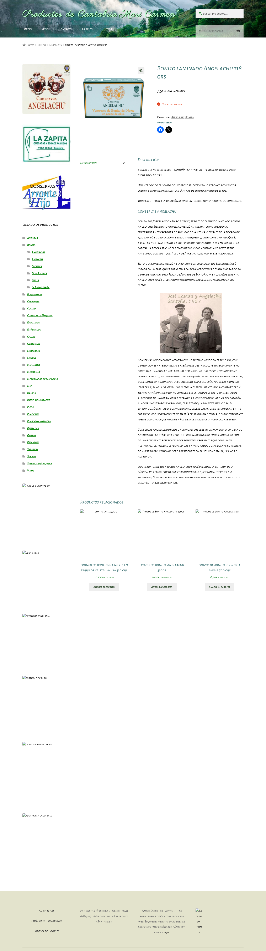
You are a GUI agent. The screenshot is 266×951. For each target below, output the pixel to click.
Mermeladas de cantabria (42, 379)
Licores (31, 357)
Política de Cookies (46, 931)
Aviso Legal (46, 910)
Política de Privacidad (46, 920)
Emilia (35, 280)
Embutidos (33, 322)
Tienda (107, 29)
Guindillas (33, 343)
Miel (30, 386)
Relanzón (33, 442)
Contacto (65, 29)
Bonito (42, 45)
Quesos (31, 435)
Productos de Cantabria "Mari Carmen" (100, 14)
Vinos (30, 470)
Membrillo (33, 371)
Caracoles (33, 301)
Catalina (37, 266)
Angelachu (55, 45)
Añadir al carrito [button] (104, 587)
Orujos (31, 393)
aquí (167, 932)
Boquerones (34, 294)
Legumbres (33, 350)
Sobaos (31, 456)
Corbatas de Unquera (40, 315)
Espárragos (34, 329)
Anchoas (32, 238)
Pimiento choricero (39, 421)
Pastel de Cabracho (38, 400)
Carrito (87, 29)
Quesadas (33, 428)
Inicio (28, 29)
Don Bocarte (39, 273)
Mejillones (33, 364)
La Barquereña (40, 287)
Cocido (31, 308)
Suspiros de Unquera (39, 463)
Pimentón (33, 414)
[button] (141, 70)
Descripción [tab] (88, 163)
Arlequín (37, 259)
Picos (30, 407)
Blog (45, 29)
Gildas (31, 336)
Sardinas (32, 449)
